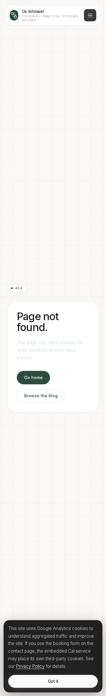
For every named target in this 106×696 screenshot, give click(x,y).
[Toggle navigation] (90, 15)
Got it (53, 681)
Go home (33, 377)
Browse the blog (41, 395)
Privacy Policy (30, 666)
